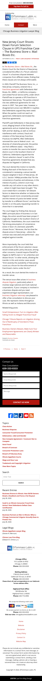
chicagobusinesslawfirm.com (26, 614)
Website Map (21, 641)
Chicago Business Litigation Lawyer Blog (21, 16)
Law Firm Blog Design (21, 678)
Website (21, 625)
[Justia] (21, 415)
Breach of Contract (9, 447)
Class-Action (7, 426)
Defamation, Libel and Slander (14, 436)
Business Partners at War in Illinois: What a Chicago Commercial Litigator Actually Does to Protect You (20, 517)
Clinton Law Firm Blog (11, 537)
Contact (21, 25)
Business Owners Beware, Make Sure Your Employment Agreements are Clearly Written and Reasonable (20, 331)
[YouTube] (26, 415)
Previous (6, 348)
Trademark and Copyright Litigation (16, 463)
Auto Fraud (6, 444)
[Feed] (31, 415)
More (35, 25)
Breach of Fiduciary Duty (12, 454)
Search (21, 483)
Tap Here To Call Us (21, 6)
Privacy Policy (21, 633)
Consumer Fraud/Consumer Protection (17, 433)
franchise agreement (10, 89)
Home (7, 25)
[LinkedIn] (15, 415)
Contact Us (21, 637)
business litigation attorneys (14, 295)
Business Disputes (13, 338)
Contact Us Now (21, 402)
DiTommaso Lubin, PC (28, 670)
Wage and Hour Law (10, 460)
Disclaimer (21, 629)
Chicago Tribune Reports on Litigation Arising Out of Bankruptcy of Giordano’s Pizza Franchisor (21, 322)
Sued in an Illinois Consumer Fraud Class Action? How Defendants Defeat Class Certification (18, 505)
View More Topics (9, 466)
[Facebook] (10, 415)
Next (23, 348)
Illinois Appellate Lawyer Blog (13, 531)
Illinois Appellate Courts (11, 457)
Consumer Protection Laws (12, 451)
